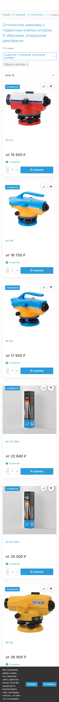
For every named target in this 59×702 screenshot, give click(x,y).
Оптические (37, 14)
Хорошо (31, 684)
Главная (6, 14)
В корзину (37, 169)
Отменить (49, 684)
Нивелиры (20, 14)
